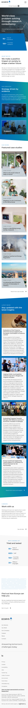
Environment (5, 678)
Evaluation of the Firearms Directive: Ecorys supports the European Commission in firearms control (14, 332)
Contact (4, 638)
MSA (3, 670)
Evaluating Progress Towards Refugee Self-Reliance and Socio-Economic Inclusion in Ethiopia (13, 420)
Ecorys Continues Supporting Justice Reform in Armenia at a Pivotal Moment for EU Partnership (13, 463)
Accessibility (5, 667)
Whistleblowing (5, 683)
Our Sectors (5, 625)
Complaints (4, 686)
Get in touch (5, 608)
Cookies (3, 664)
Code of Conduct (6, 675)
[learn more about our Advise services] (14, 110)
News (3, 636)
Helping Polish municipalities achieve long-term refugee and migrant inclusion (13, 375)
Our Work (4, 627)
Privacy (3, 661)
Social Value (4, 680)
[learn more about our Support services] (14, 127)
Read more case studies (17, 291)
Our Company (5, 630)
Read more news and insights (14, 490)
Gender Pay (4, 672)
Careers (4, 633)
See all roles (21, 529)
